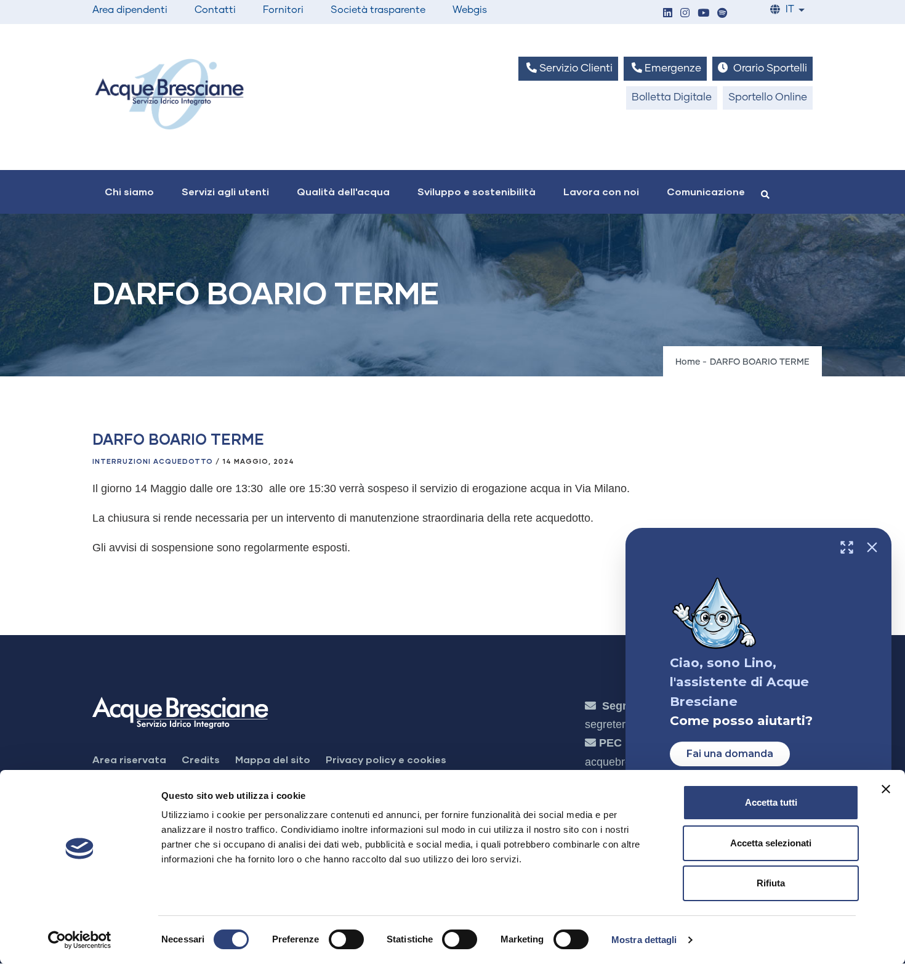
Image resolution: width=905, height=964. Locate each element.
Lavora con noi (601, 191)
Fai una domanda (729, 753)
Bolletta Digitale (672, 97)
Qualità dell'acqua (343, 191)
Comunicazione (706, 191)
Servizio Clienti (575, 68)
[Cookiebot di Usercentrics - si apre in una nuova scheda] (80, 940)
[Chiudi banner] (886, 789)
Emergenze (671, 68)
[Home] (169, 94)
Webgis (469, 10)
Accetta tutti (771, 802)
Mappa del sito (272, 759)
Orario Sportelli (769, 68)
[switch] (346, 939)
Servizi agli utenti (225, 191)
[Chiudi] (872, 547)
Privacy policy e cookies (386, 759)
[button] (667, 13)
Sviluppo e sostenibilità (476, 191)
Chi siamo (129, 191)
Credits (201, 759)
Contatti (215, 10)
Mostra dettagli (644, 939)
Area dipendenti (129, 10)
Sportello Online (767, 97)
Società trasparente (378, 10)
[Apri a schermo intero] (847, 547)
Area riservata (129, 759)
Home (687, 362)
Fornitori (283, 10)
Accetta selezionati (770, 843)
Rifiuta (771, 883)
